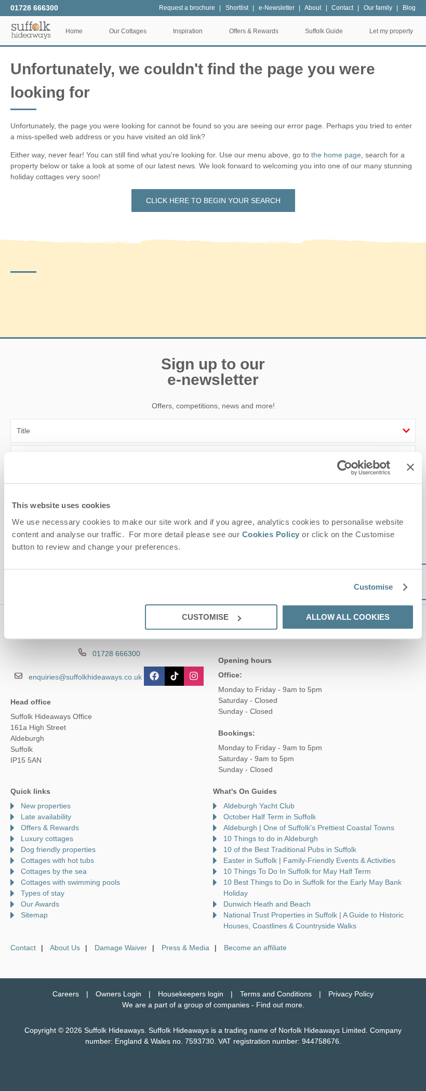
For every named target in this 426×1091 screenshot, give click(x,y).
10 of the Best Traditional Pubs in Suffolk (289, 849)
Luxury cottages (47, 838)
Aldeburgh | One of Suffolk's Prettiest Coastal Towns (308, 827)
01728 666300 (34, 8)
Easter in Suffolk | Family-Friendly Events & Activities (309, 860)
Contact (23, 947)
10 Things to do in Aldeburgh (270, 838)
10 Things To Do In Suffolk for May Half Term (297, 871)
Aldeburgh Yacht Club (259, 806)
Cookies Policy (271, 534)
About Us (65, 947)
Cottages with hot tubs (57, 860)
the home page (336, 155)
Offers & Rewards (50, 827)
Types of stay (42, 893)
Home (74, 31)
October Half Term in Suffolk (269, 817)
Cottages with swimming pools (70, 882)
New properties (46, 806)
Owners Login (118, 994)
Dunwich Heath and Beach (267, 904)
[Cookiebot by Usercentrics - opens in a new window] (344, 467)
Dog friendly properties (58, 849)
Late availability (46, 817)
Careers (65, 994)
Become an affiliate (255, 947)
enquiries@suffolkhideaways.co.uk (85, 677)
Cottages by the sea (54, 871)
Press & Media (185, 947)
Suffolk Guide (324, 31)
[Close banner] (410, 467)
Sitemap (34, 915)
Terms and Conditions (276, 994)
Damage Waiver (121, 947)
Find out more (279, 1005)
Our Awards (40, 904)
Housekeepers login (190, 994)
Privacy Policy (351, 994)
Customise (373, 586)
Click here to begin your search (213, 200)
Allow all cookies (348, 617)
